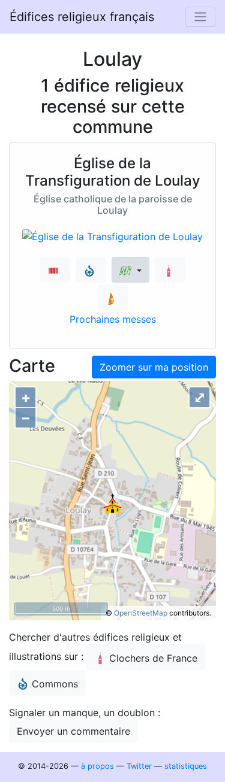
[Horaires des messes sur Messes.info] (112, 298)
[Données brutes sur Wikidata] (55, 270)
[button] (130, 270)
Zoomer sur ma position (154, 367)
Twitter (139, 766)
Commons (55, 684)
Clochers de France (153, 658)
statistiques (185, 766)
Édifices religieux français (82, 17)
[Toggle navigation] (200, 17)
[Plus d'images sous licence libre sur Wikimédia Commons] (91, 270)
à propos (97, 766)
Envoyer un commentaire (73, 731)
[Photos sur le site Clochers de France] (170, 270)
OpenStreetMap (140, 612)
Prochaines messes (113, 319)
